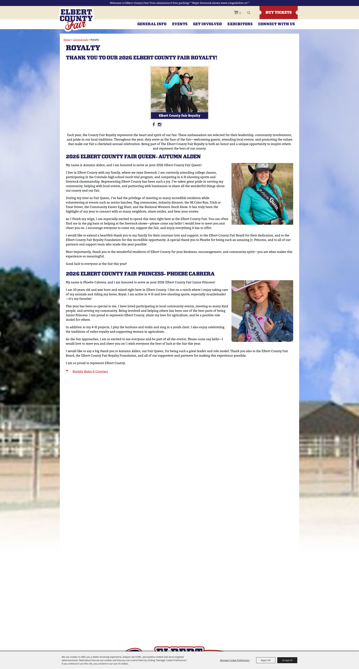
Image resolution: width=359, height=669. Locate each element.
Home (67, 39)
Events (180, 24)
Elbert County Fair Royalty (179, 115)
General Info (151, 24)
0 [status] (240, 13)
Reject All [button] (266, 660)
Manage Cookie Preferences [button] (235, 660)
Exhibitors (240, 24)
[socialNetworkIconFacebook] (153, 124)
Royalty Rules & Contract (90, 371)
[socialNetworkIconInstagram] (159, 124)
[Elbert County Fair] (76, 19)
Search (249, 12)
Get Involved (207, 24)
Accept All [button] (287, 660)
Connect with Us (276, 24)
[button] (262, 194)
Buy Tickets (279, 12)
